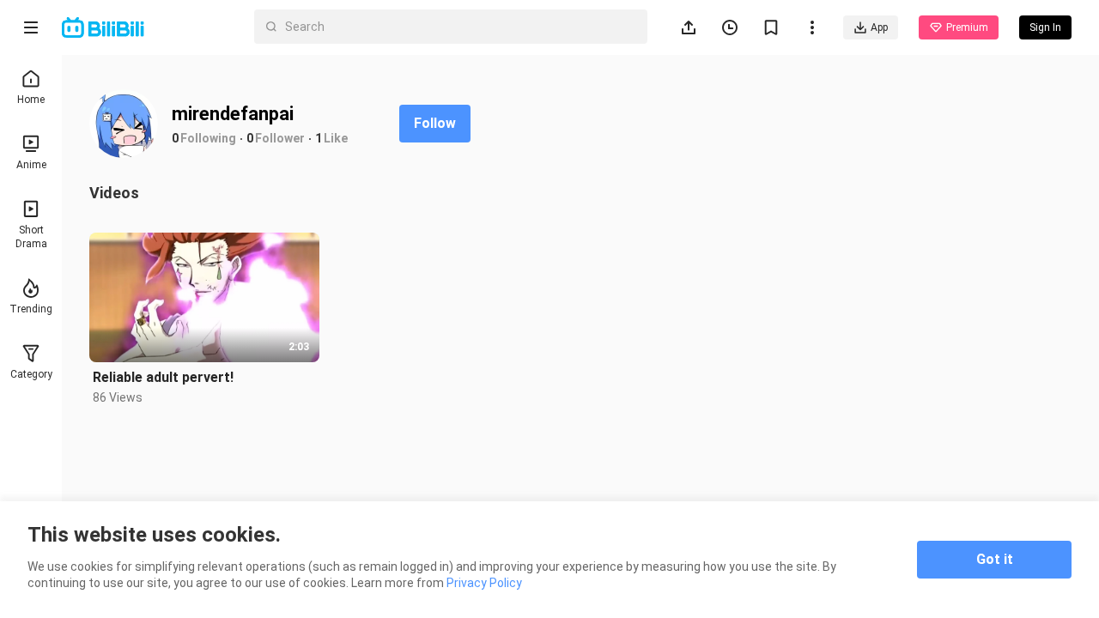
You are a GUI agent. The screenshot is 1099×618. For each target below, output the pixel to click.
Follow (435, 123)
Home (31, 100)
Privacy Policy (484, 583)
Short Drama (31, 237)
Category (31, 374)
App (879, 27)
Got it (994, 559)
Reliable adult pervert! (163, 377)
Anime (31, 165)
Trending (30, 309)
